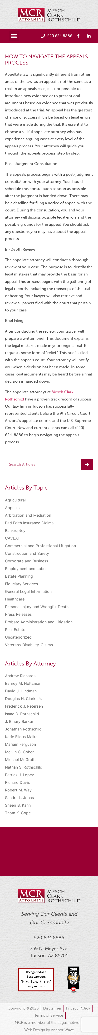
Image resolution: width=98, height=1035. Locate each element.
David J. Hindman (21, 691)
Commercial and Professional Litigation (40, 545)
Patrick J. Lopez (19, 774)
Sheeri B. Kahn (18, 805)
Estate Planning (19, 576)
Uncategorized (18, 637)
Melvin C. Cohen (19, 752)
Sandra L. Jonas (19, 797)
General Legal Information (28, 591)
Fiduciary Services (21, 583)
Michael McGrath (20, 759)
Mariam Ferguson (20, 744)
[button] (14, 36)
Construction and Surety (27, 553)
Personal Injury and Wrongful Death (37, 606)
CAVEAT (12, 538)
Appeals (12, 507)
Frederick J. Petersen (24, 706)
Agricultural (15, 500)
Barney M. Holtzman (23, 683)
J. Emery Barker (19, 721)
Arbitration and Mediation (28, 515)
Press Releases (18, 614)
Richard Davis (17, 782)
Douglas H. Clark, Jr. (23, 698)
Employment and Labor (26, 568)
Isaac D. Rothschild (22, 713)
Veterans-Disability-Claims (29, 644)
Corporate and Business (26, 561)
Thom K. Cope (18, 812)
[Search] (87, 464)
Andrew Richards (20, 675)
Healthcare (14, 599)
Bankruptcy (15, 530)
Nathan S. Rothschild (23, 767)
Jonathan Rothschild (23, 729)
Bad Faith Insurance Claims (29, 522)
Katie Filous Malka (21, 736)
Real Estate (15, 629)
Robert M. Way (18, 790)
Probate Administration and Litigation (39, 622)
